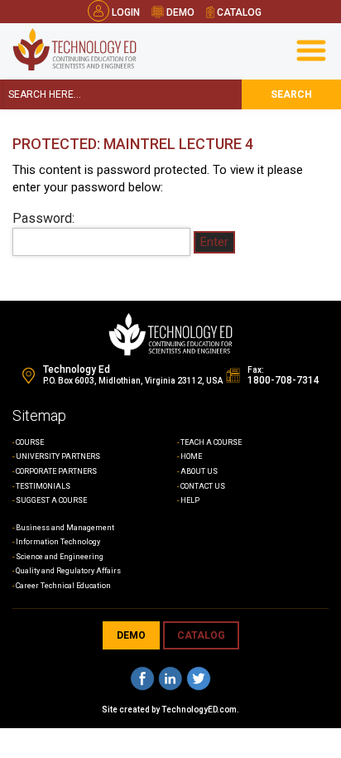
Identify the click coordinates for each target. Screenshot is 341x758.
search (291, 94)
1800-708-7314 (283, 380)
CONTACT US (202, 486)
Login (126, 12)
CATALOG (201, 635)
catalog (238, 12)
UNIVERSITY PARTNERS (58, 456)
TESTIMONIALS (43, 486)
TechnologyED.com (199, 709)
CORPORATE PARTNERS (56, 471)
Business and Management (65, 528)
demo (179, 12)
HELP (189, 500)
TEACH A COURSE (211, 442)
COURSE (30, 442)
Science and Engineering (59, 557)
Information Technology (58, 542)
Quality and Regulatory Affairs (68, 571)
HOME (191, 456)
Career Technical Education (63, 586)
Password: (43, 218)
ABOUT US (199, 471)
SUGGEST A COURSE (51, 500)
